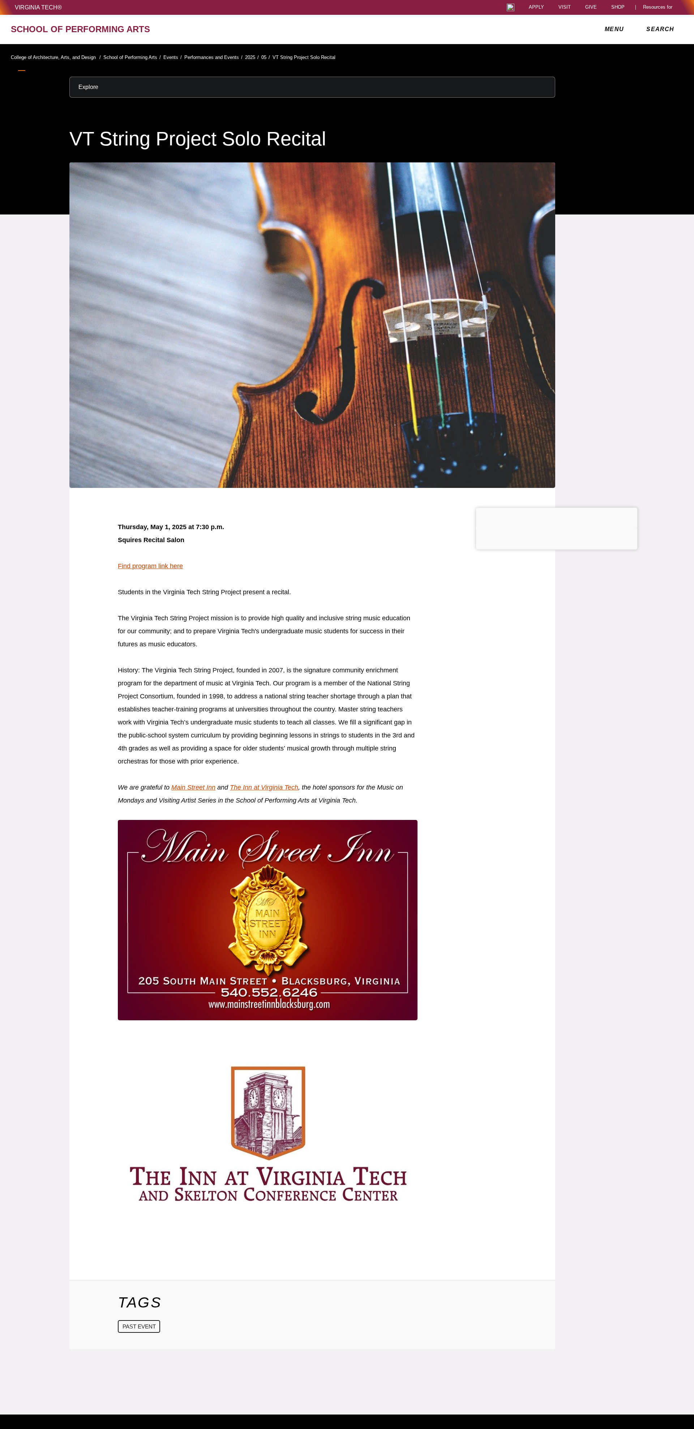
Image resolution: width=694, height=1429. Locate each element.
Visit (564, 7)
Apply (536, 7)
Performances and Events (213, 57)
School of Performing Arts (132, 57)
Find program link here (150, 566)
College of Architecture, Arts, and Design (56, 57)
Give (591, 7)
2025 (252, 57)
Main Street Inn (193, 787)
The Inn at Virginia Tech (264, 787)
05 (265, 57)
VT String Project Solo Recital (304, 57)
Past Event (139, 1326)
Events (172, 57)
